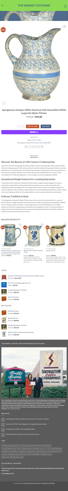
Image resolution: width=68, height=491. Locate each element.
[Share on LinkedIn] (42, 146)
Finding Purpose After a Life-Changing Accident (20, 429)
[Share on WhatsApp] (26, 146)
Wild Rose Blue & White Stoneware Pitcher (33, 251)
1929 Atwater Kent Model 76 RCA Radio (30, 445)
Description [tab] (34, 157)
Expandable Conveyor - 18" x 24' (41, 448)
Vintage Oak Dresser (46, 454)
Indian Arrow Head (41, 451)
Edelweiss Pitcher (26, 448)
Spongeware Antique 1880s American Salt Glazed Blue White (35, 142)
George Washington (56, 448)
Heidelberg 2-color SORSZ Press (10, 451)
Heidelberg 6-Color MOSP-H (27, 451)
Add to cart (32, 126)
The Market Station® (34, 5)
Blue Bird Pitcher (51, 250)
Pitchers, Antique (34, 14)
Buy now (45, 126)
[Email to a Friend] (35, 146)
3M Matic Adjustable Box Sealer (10, 445)
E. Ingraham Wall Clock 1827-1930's (11, 448)
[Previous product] (35, 17)
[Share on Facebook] (29, 146)
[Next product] (32, 17)
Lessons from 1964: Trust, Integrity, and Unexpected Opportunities (26, 424)
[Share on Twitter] (32, 146)
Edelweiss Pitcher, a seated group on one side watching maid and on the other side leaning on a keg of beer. (11, 252)
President (4, 454)
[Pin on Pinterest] (38, 146)
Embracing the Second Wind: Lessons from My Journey (22, 434)
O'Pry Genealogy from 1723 (54, 451)
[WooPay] (34, 132)
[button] (2, 5)
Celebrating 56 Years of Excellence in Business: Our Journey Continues (27, 419)
